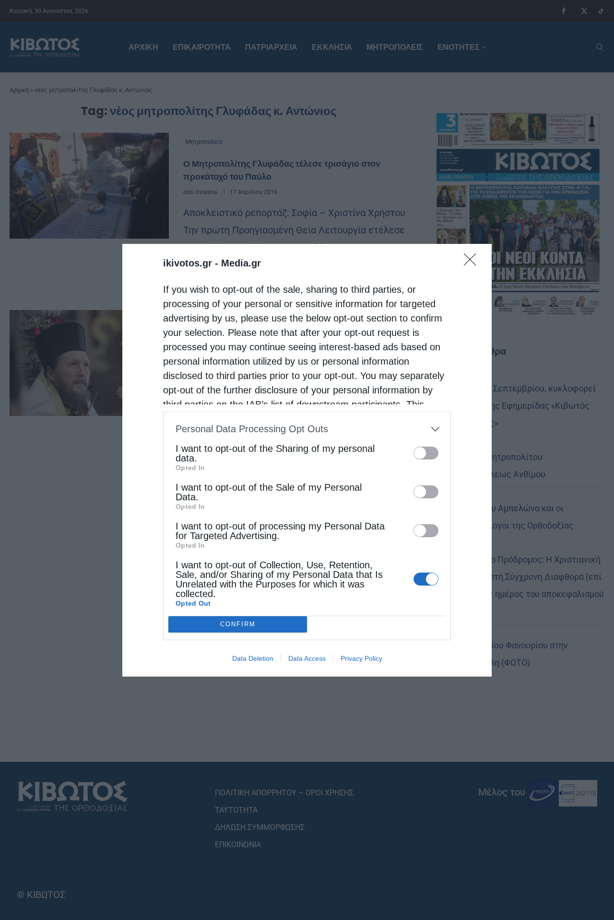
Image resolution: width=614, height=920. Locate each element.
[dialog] (307, 460)
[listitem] (307, 429)
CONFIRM (238, 624)
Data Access (307, 658)
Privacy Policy (361, 658)
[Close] (473, 262)
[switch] (425, 453)
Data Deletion (252, 658)
